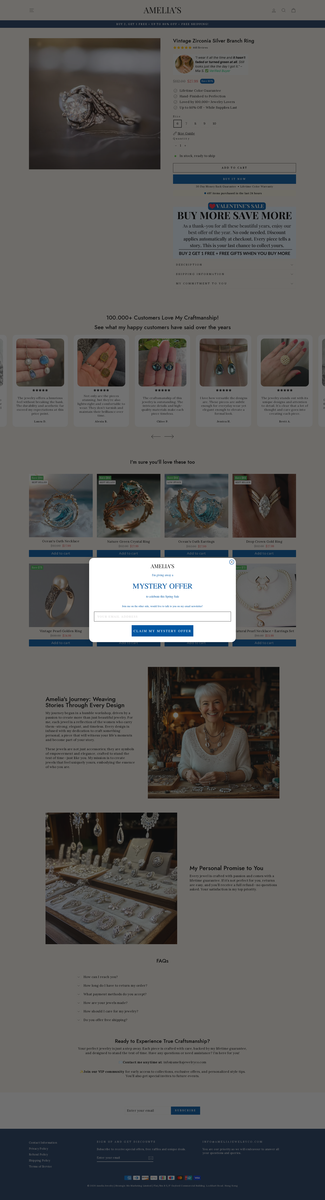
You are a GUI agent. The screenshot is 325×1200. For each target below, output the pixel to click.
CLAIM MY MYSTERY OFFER (162, 631)
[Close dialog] (231, 562)
